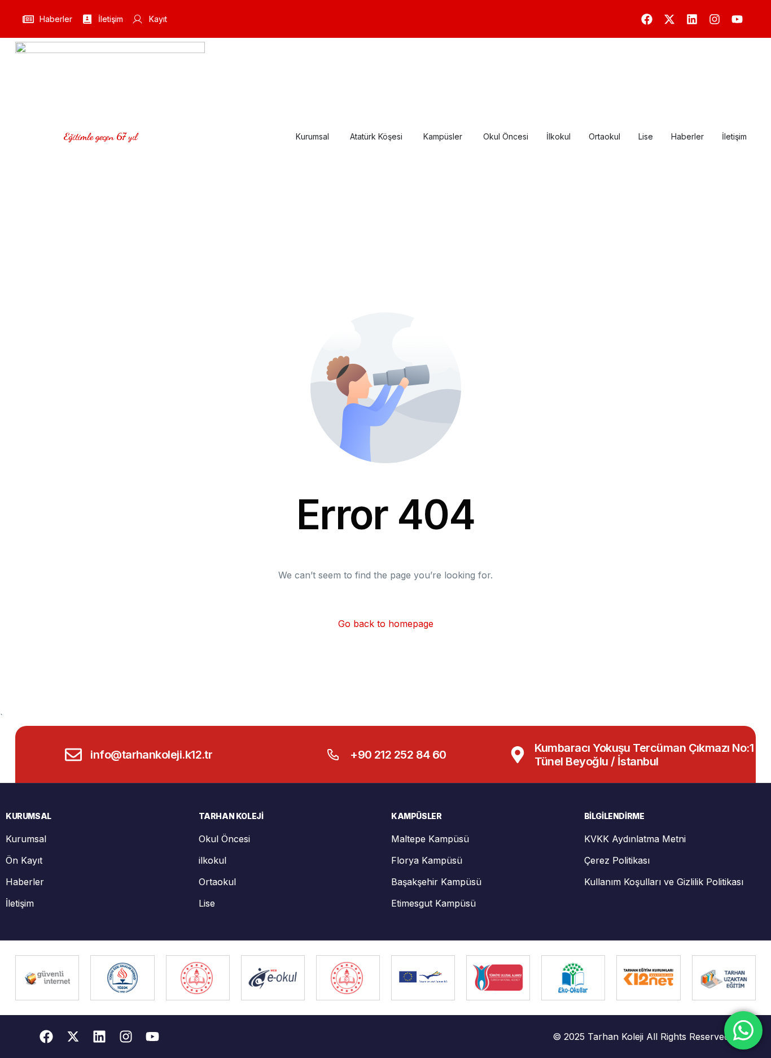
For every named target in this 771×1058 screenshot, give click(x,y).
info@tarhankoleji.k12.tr (151, 754)
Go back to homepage (385, 623)
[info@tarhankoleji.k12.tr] (73, 754)
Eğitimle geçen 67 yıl (100, 136)
